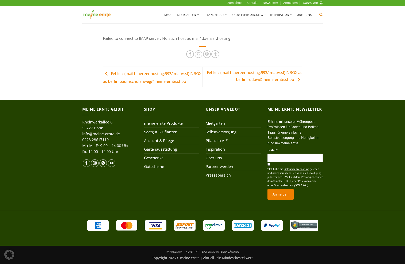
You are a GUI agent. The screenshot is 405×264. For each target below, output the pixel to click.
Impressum (174, 251)
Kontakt (252, 3)
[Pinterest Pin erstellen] (207, 54)
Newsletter (270, 3)
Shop (168, 15)
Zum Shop (234, 3)
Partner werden (219, 166)
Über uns (304, 15)
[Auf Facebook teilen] (190, 54)
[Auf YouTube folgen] (111, 163)
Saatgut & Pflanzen (160, 131)
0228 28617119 (95, 139)
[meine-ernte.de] (97, 14)
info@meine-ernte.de (101, 133)
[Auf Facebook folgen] (86, 163)
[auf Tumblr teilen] (215, 54)
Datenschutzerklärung (220, 251)
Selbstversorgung (247, 15)
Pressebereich (218, 175)
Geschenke (153, 157)
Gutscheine (154, 166)
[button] (321, 15)
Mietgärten (186, 15)
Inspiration (279, 15)
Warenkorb (310, 3)
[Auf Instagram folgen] (95, 163)
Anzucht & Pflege (159, 140)
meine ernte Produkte (163, 123)
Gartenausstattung (160, 149)
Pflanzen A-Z (214, 15)
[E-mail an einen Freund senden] (198, 54)
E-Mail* (272, 150)
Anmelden (281, 194)
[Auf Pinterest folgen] (103, 163)
